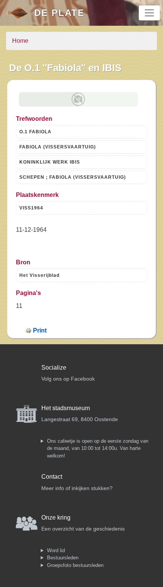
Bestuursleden (62, 557)
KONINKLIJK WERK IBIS (49, 162)
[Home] (20, 13)
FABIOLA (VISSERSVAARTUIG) (57, 147)
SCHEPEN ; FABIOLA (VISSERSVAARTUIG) (72, 177)
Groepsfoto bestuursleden (75, 565)
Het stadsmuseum (65, 408)
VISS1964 (31, 208)
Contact (51, 476)
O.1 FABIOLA (35, 131)
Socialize (53, 367)
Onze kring (56, 517)
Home (20, 40)
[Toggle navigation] (149, 12)
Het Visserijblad (39, 275)
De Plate (59, 13)
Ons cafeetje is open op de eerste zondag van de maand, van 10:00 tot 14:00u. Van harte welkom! (97, 448)
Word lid (56, 550)
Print (40, 330)
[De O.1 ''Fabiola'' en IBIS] (78, 99)
